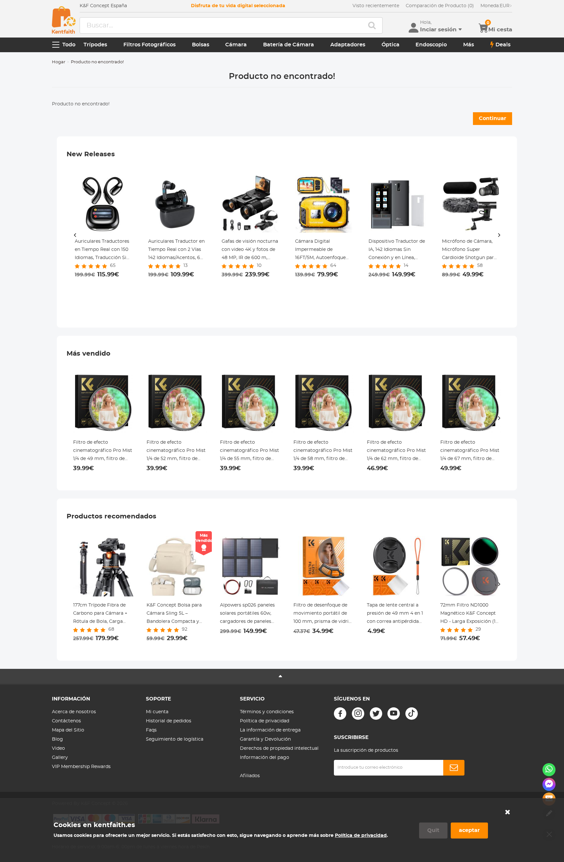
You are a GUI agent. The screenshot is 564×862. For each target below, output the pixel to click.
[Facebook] (340, 713)
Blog (57, 739)
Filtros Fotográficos (149, 44)
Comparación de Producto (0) (440, 6)
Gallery (60, 757)
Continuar (492, 118)
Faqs (151, 730)
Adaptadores (347, 44)
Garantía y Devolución (265, 739)
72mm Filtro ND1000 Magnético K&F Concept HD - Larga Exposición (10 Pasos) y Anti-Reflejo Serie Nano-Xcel (470, 614)
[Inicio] (64, 20)
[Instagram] (358, 713)
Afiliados (250, 776)
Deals (502, 44)
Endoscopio (431, 44)
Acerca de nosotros (74, 712)
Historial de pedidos (168, 721)
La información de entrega (270, 730)
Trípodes (95, 44)
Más (468, 44)
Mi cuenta (157, 712)
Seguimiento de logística (174, 739)
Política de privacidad (264, 721)
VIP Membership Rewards (81, 766)
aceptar (469, 830)
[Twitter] (376, 713)
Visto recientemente (375, 6)
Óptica (391, 44)
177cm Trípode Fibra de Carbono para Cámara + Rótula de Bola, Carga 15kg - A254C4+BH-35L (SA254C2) (100, 614)
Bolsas (200, 44)
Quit (433, 830)
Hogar (58, 62)
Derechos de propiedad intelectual (279, 748)
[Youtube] (393, 713)
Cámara (236, 44)
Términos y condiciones (267, 712)
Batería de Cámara (288, 44)
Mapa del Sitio (68, 730)
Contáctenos (66, 721)
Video (58, 748)
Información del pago (264, 757)
